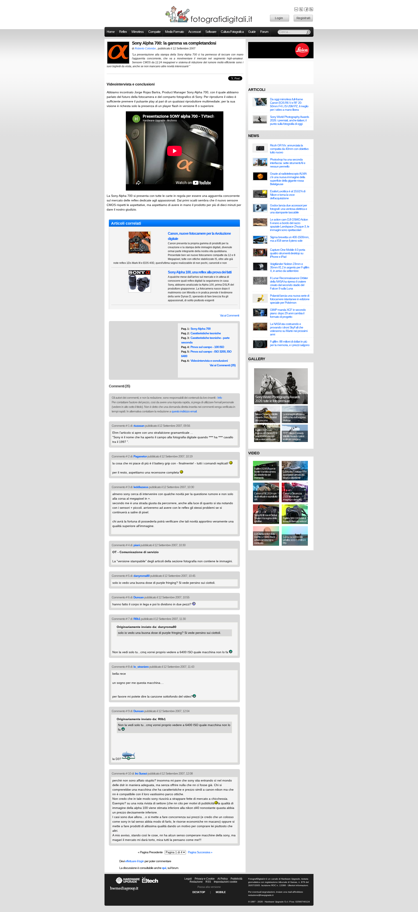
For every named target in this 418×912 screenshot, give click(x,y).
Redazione (196, 881)
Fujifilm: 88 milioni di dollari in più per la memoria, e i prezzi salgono (289, 343)
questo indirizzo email (184, 411)
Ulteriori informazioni (298, 885)
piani (136, 545)
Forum (264, 31)
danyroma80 (141, 575)
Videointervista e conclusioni (209, 360)
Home (111, 31)
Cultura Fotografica (232, 31)
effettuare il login (134, 861)
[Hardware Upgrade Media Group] (124, 891)
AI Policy (222, 878)
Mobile (221, 892)
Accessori (194, 31)
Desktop (198, 892)
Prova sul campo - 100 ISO (207, 347)
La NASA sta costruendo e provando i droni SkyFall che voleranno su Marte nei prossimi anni (288, 329)
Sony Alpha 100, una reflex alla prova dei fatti (199, 272)
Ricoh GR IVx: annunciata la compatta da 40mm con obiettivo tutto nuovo (289, 149)
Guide (252, 31)
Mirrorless (137, 31)
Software (210, 31)
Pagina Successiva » (200, 852)
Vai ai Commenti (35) (223, 365)
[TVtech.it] (150, 883)
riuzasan (138, 425)
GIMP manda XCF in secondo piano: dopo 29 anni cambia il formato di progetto (288, 313)
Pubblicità (236, 878)
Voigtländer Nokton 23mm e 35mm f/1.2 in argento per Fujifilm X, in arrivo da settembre (289, 267)
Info (219, 397)
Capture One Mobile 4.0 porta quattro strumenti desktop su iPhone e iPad (287, 253)
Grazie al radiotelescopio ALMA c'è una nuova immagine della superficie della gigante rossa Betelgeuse (288, 179)
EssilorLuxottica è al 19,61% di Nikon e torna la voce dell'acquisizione (287, 194)
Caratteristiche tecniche (205, 333)
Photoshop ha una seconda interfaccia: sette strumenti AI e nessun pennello (287, 163)
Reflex (123, 31)
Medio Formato (174, 31)
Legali (188, 878)
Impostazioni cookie (225, 881)
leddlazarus (140, 487)
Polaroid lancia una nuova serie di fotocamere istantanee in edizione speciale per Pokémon (289, 299)
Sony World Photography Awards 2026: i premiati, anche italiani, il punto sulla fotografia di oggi (289, 120)
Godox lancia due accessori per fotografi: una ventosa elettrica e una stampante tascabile (288, 209)
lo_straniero (141, 666)
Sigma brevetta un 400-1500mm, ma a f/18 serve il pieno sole (289, 238)
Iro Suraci (141, 773)
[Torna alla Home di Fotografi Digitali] (209, 22)
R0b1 (136, 619)
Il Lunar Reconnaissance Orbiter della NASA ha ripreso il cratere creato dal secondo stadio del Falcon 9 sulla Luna (289, 283)
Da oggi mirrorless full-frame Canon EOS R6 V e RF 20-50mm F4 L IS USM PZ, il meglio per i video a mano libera (289, 104)
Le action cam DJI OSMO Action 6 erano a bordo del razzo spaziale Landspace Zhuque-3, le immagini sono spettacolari (289, 225)
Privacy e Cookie (205, 878)
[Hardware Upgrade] (127, 883)
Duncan (138, 597)
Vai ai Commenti (229, 315)
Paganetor (140, 456)
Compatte (154, 31)
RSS (208, 881)
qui (164, 868)
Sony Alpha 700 (200, 328)
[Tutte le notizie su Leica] (281, 57)
